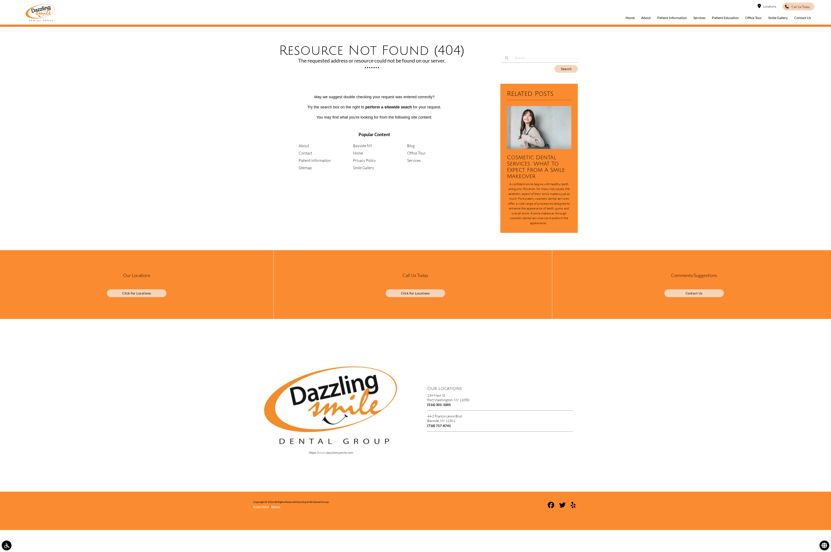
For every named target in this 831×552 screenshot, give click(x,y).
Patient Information (315, 160)
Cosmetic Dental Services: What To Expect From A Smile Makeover (536, 166)
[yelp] (573, 506)
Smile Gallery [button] (778, 18)
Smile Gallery (363, 167)
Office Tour (416, 153)
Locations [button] (769, 6)
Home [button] (630, 18)
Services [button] (699, 18)
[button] (6, 545)
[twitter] (562, 506)
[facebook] (551, 506)
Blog (411, 145)
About (304, 145)
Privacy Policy (364, 160)
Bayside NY (362, 145)
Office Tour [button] (753, 18)
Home (358, 153)
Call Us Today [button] (800, 7)
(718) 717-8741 (439, 425)
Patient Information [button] (672, 18)
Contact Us (694, 293)
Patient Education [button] (725, 18)
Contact (305, 153)
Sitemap (305, 167)
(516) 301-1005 (439, 404)
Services (414, 160)
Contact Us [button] (802, 18)
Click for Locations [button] (136, 293)
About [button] (646, 18)
